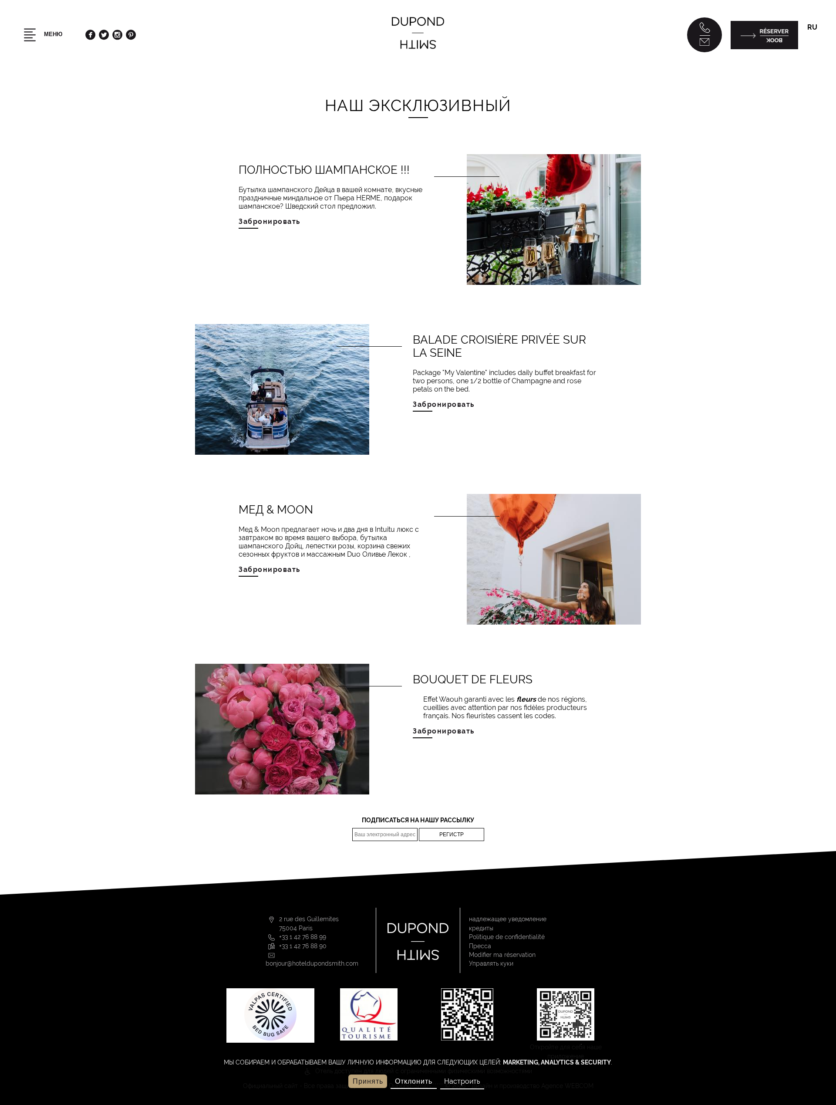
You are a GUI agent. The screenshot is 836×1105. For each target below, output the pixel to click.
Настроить (462, 1081)
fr (807, 48)
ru (812, 27)
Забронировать (269, 221)
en (808, 58)
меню (52, 34)
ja (807, 96)
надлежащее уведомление (507, 919)
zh (808, 106)
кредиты (481, 928)
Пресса (480, 946)
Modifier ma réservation (502, 954)
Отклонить (413, 1081)
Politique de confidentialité (507, 936)
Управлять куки (491, 963)
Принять (368, 1081)
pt (807, 68)
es (807, 77)
